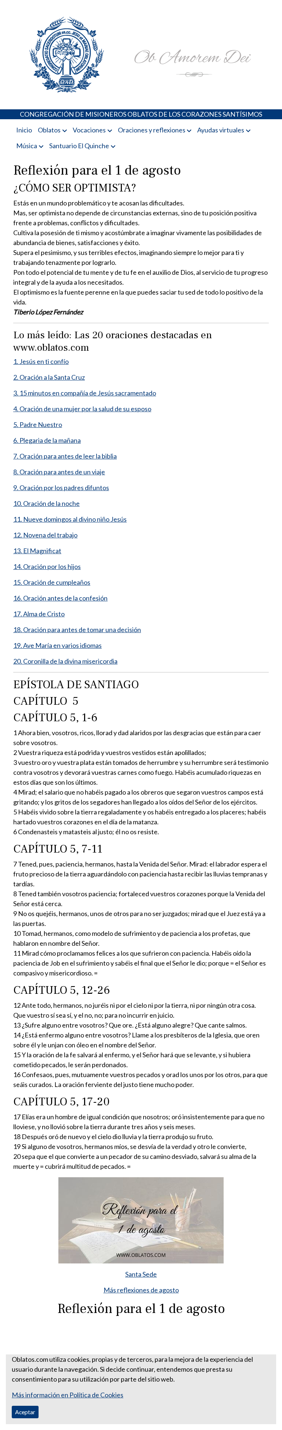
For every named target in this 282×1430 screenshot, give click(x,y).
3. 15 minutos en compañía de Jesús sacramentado (84, 393)
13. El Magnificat (37, 551)
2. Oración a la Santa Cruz (49, 377)
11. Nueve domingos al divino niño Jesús (70, 519)
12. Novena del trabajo (45, 535)
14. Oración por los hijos (47, 566)
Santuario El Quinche (79, 146)
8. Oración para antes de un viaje (59, 472)
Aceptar (25, 1411)
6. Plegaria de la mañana (47, 440)
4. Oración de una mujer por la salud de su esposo (82, 409)
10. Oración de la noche (46, 503)
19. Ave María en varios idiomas (57, 645)
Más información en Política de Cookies (67, 1395)
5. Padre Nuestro (37, 424)
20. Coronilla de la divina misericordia (65, 661)
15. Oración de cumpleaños (51, 582)
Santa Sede (141, 1274)
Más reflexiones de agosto (141, 1290)
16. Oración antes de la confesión (60, 598)
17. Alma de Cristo (39, 614)
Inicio (24, 130)
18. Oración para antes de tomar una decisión (77, 629)
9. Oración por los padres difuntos (61, 488)
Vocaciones (89, 130)
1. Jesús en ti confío (41, 361)
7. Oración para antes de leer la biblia (65, 456)
